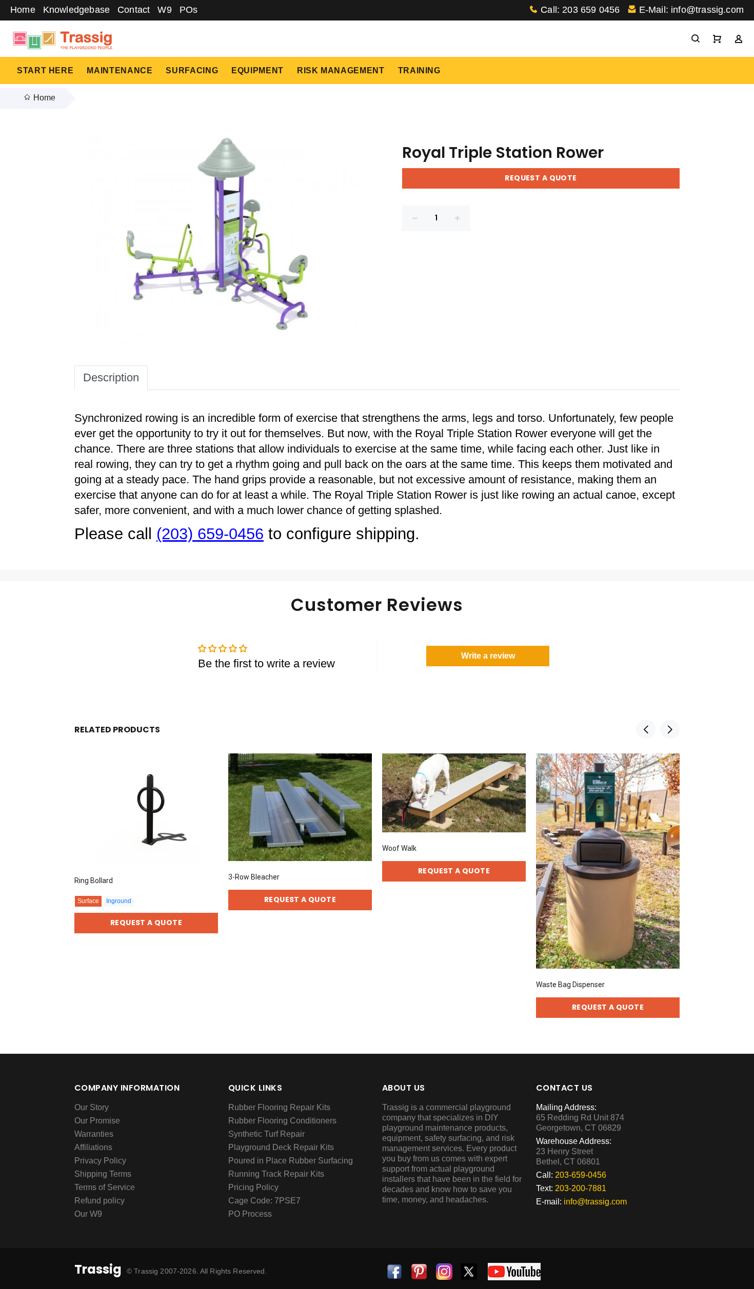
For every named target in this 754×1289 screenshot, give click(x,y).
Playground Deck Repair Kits (281, 1147)
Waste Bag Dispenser (570, 984)
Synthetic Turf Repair (266, 1134)
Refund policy (99, 1200)
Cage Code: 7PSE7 (264, 1200)
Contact (133, 10)
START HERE (45, 70)
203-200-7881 (580, 1188)
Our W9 (88, 1214)
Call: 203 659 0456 (580, 10)
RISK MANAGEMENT (341, 70)
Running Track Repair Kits (276, 1174)
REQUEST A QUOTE (541, 178)
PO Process (250, 1214)
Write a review (488, 655)
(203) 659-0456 (210, 534)
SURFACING (192, 70)
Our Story (91, 1107)
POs (189, 10)
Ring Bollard (93, 880)
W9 (164, 10)
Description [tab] (111, 377)
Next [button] (670, 729)
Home (22, 10)
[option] (146, 832)
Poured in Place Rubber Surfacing (290, 1160)
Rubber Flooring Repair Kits (279, 1107)
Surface (88, 901)
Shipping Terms (102, 1174)
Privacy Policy (100, 1160)
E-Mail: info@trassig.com (691, 10)
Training (419, 70)
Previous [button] (646, 729)
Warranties (93, 1134)
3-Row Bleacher (254, 877)
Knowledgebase (76, 10)
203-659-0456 (580, 1175)
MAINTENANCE (119, 70)
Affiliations (93, 1147)
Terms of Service (104, 1187)
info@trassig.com (595, 1201)
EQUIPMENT (257, 70)
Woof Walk (399, 848)
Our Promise (97, 1120)
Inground (118, 901)
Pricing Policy (253, 1187)
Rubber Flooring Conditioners (282, 1120)
